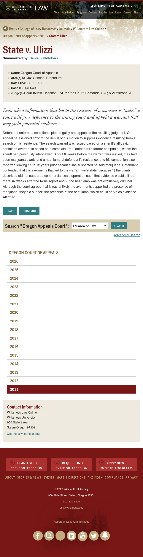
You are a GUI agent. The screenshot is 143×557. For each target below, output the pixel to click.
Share (10, 211)
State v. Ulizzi (58, 35)
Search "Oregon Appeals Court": (37, 225)
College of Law (30, 28)
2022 (14, 295)
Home (13, 28)
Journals (64, 28)
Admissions (68, 12)
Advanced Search (127, 234)
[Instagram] (49, 536)
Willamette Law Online (88, 28)
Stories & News (29, 477)
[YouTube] (83, 536)
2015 (14, 355)
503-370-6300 (71, 501)
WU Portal (99, 6)
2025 (14, 269)
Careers (127, 12)
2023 (14, 286)
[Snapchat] (105, 536)
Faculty (103, 12)
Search (119, 226)
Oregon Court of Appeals (20, 35)
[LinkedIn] (71, 536)
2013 (14, 372)
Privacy (132, 477)
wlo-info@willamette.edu (23, 433)
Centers (93, 12)
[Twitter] (94, 536)
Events (49, 477)
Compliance (114, 477)
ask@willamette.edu (71, 507)
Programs (82, 12)
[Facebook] (38, 536)
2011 (43, 35)
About (57, 12)
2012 (14, 380)
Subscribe (29, 211)
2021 (14, 304)
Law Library (115, 12)
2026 (14, 261)
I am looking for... (120, 6)
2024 (14, 278)
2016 (14, 346)
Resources (49, 28)
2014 (14, 363)
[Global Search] (136, 6)
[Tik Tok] (60, 536)
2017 (14, 338)
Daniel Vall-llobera (43, 58)
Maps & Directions (70, 477)
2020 (14, 312)
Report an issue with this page (71, 521)
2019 (14, 321)
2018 (14, 329)
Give (136, 12)
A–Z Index (95, 477)
